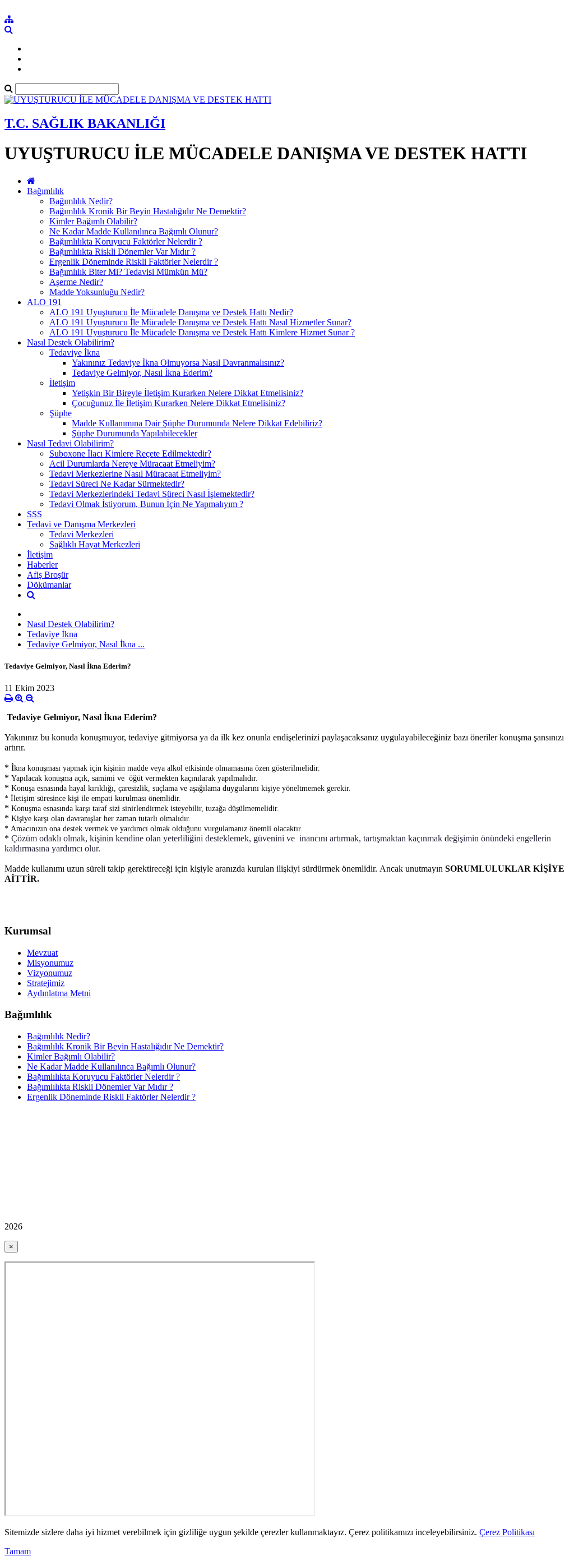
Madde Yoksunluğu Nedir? (97, 292)
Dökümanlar (49, 585)
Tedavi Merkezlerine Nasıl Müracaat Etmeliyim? (135, 473)
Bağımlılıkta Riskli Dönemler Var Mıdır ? (122, 251)
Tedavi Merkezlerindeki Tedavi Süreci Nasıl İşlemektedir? (151, 494)
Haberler (42, 564)
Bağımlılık (45, 191)
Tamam (17, 1551)
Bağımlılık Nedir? (81, 201)
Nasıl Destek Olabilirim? (70, 342)
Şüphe (60, 413)
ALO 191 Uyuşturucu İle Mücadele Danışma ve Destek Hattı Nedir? (171, 312)
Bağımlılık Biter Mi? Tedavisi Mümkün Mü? (128, 272)
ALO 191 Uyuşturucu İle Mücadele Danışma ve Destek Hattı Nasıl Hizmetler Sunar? (200, 322)
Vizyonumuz (49, 973)
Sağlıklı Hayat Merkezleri (94, 544)
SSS (34, 514)
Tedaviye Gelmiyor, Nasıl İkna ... (86, 644)
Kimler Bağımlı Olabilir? (93, 221)
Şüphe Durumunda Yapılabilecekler (134, 433)
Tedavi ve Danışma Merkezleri (81, 524)
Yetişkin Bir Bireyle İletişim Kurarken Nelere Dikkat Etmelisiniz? (187, 393)
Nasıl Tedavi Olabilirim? (70, 443)
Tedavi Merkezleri (81, 534)
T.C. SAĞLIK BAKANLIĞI (84, 123)
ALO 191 (44, 302)
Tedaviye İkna (74, 352)
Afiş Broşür (47, 574)
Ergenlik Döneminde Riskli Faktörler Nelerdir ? (133, 261)
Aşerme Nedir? (76, 282)
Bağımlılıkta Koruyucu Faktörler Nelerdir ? (125, 241)
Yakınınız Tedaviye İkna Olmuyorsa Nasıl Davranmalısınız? (178, 362)
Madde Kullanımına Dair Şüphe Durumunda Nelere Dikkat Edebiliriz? (197, 423)
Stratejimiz (45, 983)
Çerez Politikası (507, 1532)
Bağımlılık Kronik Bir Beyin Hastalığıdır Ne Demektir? (147, 211)
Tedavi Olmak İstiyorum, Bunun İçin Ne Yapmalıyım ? (146, 504)
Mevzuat (42, 952)
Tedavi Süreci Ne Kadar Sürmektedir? (116, 484)
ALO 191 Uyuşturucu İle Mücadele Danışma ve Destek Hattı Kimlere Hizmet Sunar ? (202, 332)
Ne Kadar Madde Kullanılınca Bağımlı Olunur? (133, 231)
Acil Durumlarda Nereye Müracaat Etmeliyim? (132, 463)
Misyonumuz (50, 963)
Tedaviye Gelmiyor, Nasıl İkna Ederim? (142, 372)
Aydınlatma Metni (59, 993)
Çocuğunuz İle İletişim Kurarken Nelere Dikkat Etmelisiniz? (178, 403)
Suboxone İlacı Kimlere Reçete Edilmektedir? (130, 453)
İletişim (62, 383)
